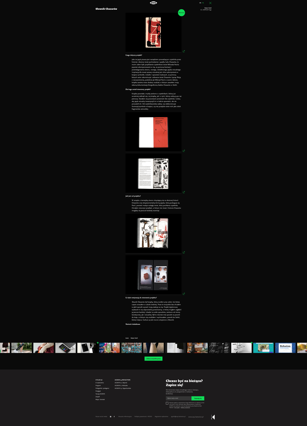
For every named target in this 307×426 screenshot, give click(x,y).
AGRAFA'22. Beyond (121, 383)
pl (203, 3)
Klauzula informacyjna (125, 416)
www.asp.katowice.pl (195, 417)
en (200, 3)
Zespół (98, 397)
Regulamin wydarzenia (161, 416)
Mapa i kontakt (100, 399)
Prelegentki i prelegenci (102, 388)
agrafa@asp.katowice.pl (178, 416)
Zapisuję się (197, 398)
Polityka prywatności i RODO (143, 416)
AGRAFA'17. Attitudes (121, 385)
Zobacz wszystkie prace (153, 359)
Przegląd (98, 391)
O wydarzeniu (100, 383)
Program (98, 385)
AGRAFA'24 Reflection (122, 380)
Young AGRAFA (100, 394)
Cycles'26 (99, 380)
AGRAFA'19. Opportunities (123, 388)
